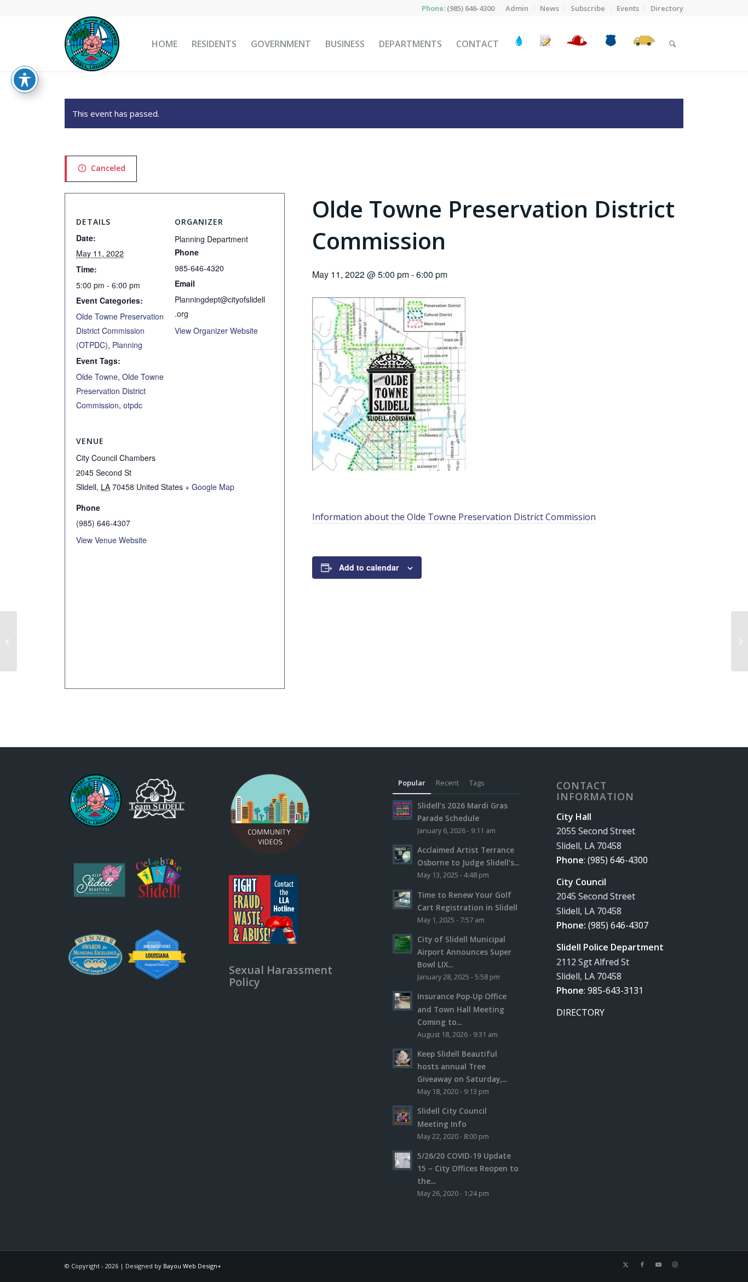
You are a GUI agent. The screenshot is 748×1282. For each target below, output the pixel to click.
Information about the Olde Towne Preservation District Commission (454, 517)
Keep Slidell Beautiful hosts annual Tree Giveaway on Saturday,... (462, 1066)
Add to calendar (369, 567)
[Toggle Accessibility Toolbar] (24, 79)
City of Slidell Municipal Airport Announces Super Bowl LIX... (464, 952)
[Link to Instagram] (675, 1264)
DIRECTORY (580, 1012)
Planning (127, 344)
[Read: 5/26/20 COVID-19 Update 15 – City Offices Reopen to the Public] (402, 1160)
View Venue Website (111, 539)
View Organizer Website (216, 330)
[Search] (672, 43)
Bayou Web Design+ (192, 1266)
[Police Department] (610, 43)
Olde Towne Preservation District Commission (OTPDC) (120, 331)
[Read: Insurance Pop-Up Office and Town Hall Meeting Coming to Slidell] (402, 1001)
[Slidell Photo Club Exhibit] (8, 641)
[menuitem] (517, 8)
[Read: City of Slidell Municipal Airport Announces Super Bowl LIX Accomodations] (402, 944)
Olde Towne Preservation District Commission (120, 391)
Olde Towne (97, 376)
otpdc (132, 405)
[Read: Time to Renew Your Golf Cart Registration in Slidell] (402, 899)
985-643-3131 (615, 990)
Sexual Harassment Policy (280, 975)
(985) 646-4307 (618, 925)
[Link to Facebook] (642, 1264)
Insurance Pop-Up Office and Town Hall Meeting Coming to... (462, 1009)
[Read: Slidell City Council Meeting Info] (402, 1115)
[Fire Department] (576, 43)
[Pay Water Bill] (519, 43)
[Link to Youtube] (659, 1264)
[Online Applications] (545, 43)
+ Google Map (209, 486)
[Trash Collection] (644, 43)
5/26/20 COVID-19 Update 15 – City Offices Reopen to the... (468, 1168)
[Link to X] (626, 1264)
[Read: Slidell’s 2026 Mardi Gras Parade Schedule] (402, 810)
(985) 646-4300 (470, 8)
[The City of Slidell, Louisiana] (92, 43)
